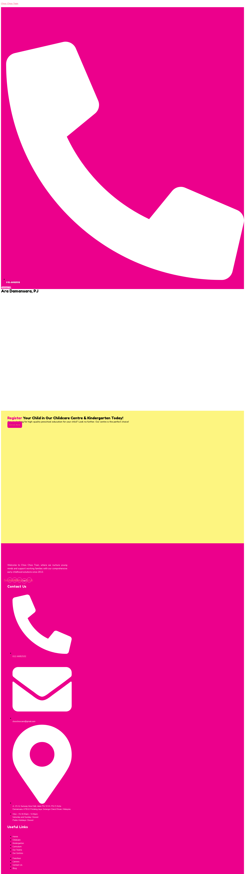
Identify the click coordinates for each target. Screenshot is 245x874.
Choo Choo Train (9, 3)
